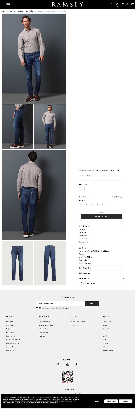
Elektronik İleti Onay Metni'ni (47, 308)
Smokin (105, 325)
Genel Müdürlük (10, 325)
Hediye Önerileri (107, 321)
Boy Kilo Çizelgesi (118, 197)
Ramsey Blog (10, 332)
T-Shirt (104, 347)
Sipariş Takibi (42, 336)
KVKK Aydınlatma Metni (13, 343)
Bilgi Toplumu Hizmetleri (13, 339)
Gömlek (105, 336)
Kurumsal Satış (75, 325)
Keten (104, 332)
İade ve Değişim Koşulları (45, 332)
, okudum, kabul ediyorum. (54, 308)
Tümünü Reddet (111, 401)
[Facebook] (76, 364)
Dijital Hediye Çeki (108, 350)
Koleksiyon (12, 11)
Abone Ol (92, 303)
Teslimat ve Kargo (43, 329)
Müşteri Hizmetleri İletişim (78, 321)
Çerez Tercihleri (10, 350)
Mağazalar (9, 329)
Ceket (104, 339)
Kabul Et (125, 401)
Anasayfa (4, 11)
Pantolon (20, 11)
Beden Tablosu (83, 197)
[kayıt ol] (127, 4)
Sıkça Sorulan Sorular (44, 321)
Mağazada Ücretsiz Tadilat (45, 325)
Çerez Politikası (10, 347)
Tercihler (96, 401)
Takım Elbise (106, 329)
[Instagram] (58, 364)
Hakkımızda (9, 321)
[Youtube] (67, 364)
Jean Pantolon (29, 11)
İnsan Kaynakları (11, 336)
